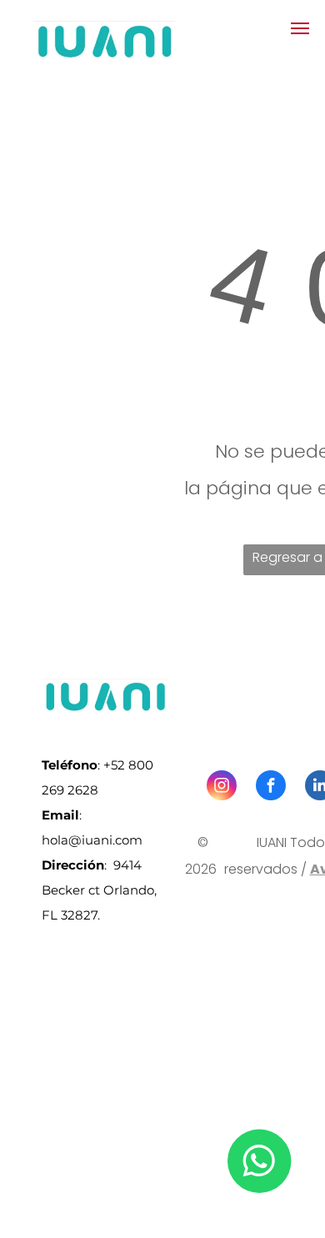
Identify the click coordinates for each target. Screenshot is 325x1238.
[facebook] (271, 787)
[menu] (300, 28)
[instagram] (222, 787)
